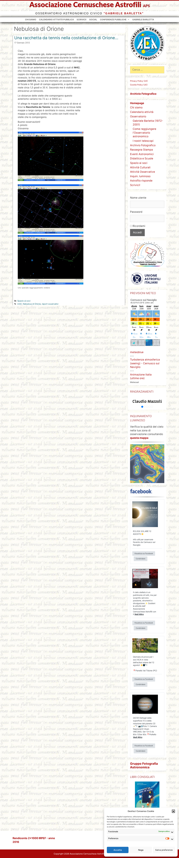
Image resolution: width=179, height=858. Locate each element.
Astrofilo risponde (141, 180)
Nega (140, 850)
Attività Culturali (140, 167)
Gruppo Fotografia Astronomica (144, 765)
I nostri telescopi (143, 140)
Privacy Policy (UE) (139, 81)
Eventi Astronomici (142, 154)
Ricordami (138, 226)
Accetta (118, 850)
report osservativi (50, 304)
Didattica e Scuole (141, 158)
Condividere (140, 559)
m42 (19, 304)
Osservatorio (138, 116)
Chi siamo (30, 19)
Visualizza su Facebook (143, 553)
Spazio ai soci (23, 301)
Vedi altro (139, 614)
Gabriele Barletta (143, 19)
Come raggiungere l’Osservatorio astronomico (144, 132)
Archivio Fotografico (143, 145)
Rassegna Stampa (141, 149)
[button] (173, 811)
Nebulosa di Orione (32, 304)
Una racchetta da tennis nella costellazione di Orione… (66, 37)
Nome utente (138, 197)
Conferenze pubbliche (113, 19)
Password (136, 211)
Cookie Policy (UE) (139, 84)
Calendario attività (141, 112)
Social (93, 19)
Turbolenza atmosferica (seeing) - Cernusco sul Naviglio (145, 363)
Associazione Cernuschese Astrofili (85, 5)
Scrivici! (81, 19)
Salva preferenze (164, 850)
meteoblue (136, 352)
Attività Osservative (142, 171)
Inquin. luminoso (140, 176)
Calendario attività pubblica (56, 19)
